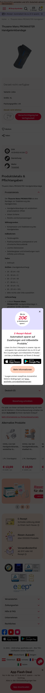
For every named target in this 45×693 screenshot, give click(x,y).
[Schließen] (39, 311)
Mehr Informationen (22, 369)
